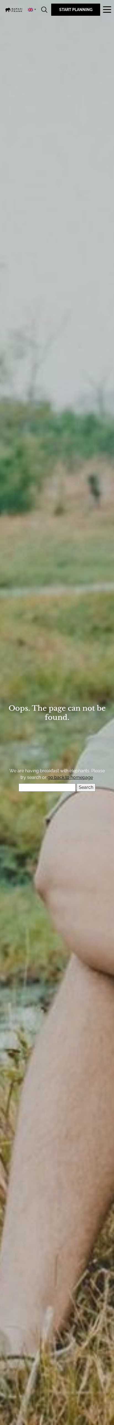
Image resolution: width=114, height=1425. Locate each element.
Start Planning (75, 9)
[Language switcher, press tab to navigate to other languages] (31, 9)
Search (44, 9)
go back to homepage (70, 777)
